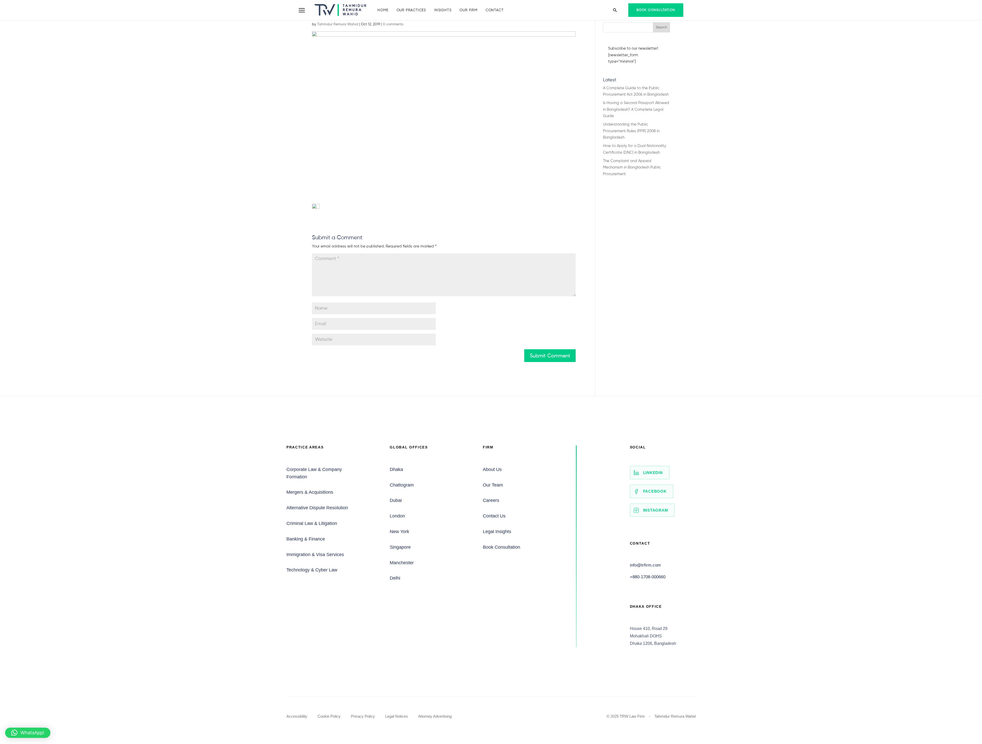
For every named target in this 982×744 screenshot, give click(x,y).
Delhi (395, 578)
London (397, 515)
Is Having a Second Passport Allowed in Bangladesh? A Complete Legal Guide (636, 109)
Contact (495, 10)
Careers (491, 500)
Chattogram (402, 485)
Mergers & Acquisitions (309, 492)
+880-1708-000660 (647, 576)
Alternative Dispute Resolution (317, 507)
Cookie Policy (329, 716)
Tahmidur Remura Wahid (337, 24)
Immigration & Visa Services (315, 554)
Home (382, 10)
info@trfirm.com (645, 565)
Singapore (400, 547)
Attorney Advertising (435, 716)
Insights (442, 10)
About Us (492, 469)
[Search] (615, 10)
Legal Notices (396, 716)
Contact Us (494, 515)
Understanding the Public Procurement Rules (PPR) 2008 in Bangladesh (631, 130)
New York (399, 531)
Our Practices (411, 10)
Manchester (402, 562)
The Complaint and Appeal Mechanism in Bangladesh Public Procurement (632, 167)
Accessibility (296, 716)
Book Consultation (656, 10)
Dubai (396, 500)
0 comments (393, 24)
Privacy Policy (363, 716)
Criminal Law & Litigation (311, 523)
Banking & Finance (305, 539)
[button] (27, 733)
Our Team (493, 485)
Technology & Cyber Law (311, 569)
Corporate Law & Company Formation (314, 473)
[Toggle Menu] (302, 10)
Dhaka (396, 469)
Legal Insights (497, 531)
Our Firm (468, 10)
